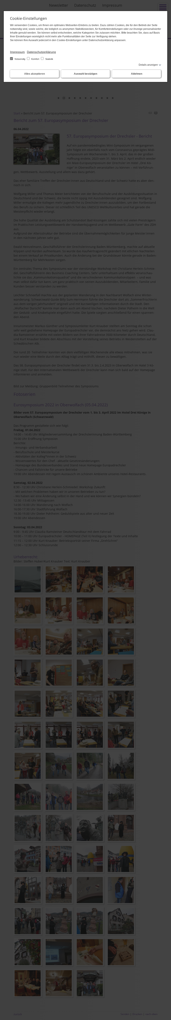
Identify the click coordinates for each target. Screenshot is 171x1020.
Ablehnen (136, 73)
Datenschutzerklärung (41, 52)
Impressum (17, 52)
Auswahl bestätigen (85, 73)
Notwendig (20, 59)
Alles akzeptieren (34, 73)
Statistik (49, 59)
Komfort (35, 59)
